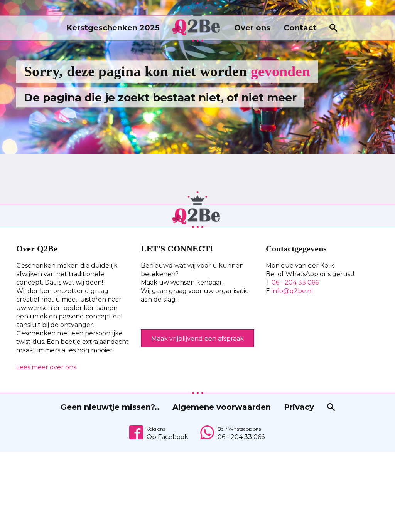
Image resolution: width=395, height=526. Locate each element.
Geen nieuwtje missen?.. (110, 407)
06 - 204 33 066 (295, 282)
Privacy (299, 407)
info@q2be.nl (292, 291)
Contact (300, 27)
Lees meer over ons (46, 367)
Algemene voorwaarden (221, 407)
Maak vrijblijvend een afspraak (197, 338)
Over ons (252, 27)
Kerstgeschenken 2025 (113, 27)
